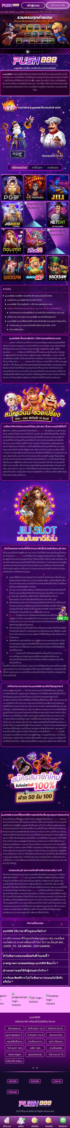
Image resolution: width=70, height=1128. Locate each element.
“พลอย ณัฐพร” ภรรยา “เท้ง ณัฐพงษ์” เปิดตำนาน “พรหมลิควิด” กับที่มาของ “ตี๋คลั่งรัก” (14, 1054)
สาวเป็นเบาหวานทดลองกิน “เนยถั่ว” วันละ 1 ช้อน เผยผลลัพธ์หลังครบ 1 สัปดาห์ (35, 1041)
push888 (35, 1017)
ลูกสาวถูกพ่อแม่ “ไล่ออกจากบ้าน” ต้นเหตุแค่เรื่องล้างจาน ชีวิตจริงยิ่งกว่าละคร (14, 1035)
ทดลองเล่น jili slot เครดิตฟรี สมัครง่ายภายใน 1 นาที (32, 325)
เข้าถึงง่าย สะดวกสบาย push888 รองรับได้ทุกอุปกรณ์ (31, 316)
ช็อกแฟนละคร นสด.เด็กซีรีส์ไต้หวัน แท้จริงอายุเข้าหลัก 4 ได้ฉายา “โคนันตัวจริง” (15, 1028)
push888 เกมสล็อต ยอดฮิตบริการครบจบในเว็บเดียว (28, 295)
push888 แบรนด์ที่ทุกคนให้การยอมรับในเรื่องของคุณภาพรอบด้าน (36, 321)
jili (23, 690)
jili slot (6, 342)
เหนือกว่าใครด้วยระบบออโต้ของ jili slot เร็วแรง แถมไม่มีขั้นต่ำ (34, 308)
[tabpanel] (35, 943)
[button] (27, 51)
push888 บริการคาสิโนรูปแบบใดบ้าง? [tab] (24, 931)
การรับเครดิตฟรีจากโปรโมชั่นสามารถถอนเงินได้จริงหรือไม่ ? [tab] (33, 979)
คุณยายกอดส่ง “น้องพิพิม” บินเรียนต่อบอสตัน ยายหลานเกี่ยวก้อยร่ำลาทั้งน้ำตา (35, 1054)
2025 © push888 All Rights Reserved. (35, 1111)
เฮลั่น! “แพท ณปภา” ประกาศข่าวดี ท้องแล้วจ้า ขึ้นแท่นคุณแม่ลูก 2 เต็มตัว (35, 1048)
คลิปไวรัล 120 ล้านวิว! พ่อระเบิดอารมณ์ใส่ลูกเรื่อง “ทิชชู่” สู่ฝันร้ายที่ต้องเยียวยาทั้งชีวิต (55, 1028)
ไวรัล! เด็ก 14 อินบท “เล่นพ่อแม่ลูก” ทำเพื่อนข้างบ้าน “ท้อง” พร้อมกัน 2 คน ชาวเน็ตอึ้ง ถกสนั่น (14, 1061)
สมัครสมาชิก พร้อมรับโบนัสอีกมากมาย (35, 1021)
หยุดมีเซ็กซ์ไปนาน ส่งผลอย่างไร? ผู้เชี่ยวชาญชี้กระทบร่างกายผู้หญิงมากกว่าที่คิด (15, 1041)
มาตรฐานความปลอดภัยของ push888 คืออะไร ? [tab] (30, 963)
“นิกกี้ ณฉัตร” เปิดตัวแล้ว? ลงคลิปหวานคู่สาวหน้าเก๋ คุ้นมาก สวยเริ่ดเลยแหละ (35, 1028)
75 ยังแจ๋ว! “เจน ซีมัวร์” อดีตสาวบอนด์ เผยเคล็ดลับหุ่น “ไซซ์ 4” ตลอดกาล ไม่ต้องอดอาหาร (35, 1035)
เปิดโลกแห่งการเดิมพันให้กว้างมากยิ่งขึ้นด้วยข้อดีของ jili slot (36, 312)
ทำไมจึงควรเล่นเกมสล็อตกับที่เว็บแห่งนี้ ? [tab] (26, 955)
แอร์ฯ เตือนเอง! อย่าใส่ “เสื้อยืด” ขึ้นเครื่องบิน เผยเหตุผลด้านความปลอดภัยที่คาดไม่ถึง (56, 1041)
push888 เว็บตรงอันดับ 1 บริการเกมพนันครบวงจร (30, 304)
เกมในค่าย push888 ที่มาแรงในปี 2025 (24, 300)
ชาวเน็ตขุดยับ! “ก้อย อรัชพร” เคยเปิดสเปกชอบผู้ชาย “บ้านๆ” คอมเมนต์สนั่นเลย (55, 1048)
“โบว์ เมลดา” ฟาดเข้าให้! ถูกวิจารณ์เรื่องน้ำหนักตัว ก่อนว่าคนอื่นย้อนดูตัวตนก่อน (14, 1048)
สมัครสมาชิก (57, 5)
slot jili (13, 352)
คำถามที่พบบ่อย (16, 329)
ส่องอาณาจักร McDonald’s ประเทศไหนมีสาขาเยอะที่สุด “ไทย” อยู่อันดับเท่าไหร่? (56, 1035)
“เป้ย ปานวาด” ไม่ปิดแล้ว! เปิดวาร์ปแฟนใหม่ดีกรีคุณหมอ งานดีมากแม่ (56, 1054)
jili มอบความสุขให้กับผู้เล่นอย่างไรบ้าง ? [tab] (25, 970)
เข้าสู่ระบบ (33, 5)
